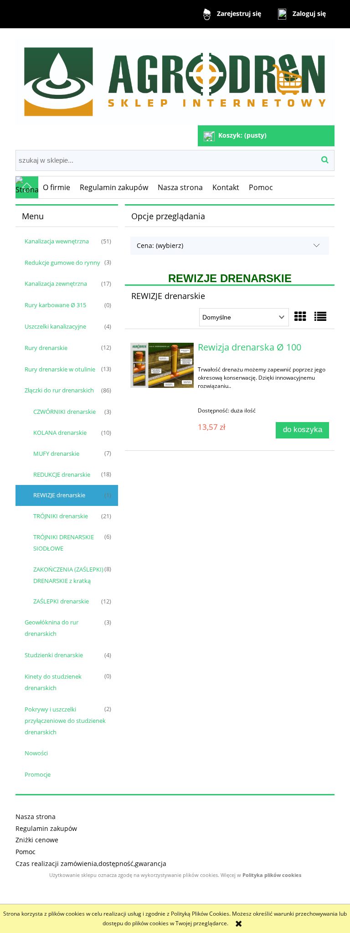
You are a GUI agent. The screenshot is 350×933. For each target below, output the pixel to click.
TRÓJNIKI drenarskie (60, 516)
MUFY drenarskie (56, 453)
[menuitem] (56, 187)
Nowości (36, 753)
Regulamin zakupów (46, 828)
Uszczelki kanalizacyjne (55, 326)
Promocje (38, 774)
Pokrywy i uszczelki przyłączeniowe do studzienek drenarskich (65, 720)
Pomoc (25, 851)
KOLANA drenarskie (60, 432)
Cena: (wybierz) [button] (160, 245)
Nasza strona (35, 816)
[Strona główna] (175, 77)
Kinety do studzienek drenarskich (53, 682)
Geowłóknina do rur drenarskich (51, 628)
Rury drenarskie (46, 348)
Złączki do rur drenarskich (59, 390)
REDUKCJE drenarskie (61, 474)
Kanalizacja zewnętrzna (56, 283)
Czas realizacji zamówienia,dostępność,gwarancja (90, 863)
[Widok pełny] (320, 316)
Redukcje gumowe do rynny (62, 262)
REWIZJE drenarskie (59, 495)
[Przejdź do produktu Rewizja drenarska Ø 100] (162, 365)
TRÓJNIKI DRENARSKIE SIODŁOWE (63, 542)
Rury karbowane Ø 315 (55, 305)
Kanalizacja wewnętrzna (57, 241)
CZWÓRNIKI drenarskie (64, 411)
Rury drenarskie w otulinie (60, 369)
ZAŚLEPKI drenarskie (61, 601)
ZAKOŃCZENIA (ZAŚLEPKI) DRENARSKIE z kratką (68, 575)
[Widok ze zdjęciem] (300, 316)
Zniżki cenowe (36, 839)
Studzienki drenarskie (54, 655)
